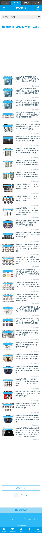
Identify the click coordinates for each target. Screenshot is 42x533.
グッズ (16, 3)
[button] (37, 390)
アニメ (26, 3)
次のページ (21, 488)
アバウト (11, 519)
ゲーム (37, 3)
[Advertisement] (21, 51)
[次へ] (27, 495)
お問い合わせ (21, 525)
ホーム (5, 3)
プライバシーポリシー (30, 520)
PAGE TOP (22, 510)
